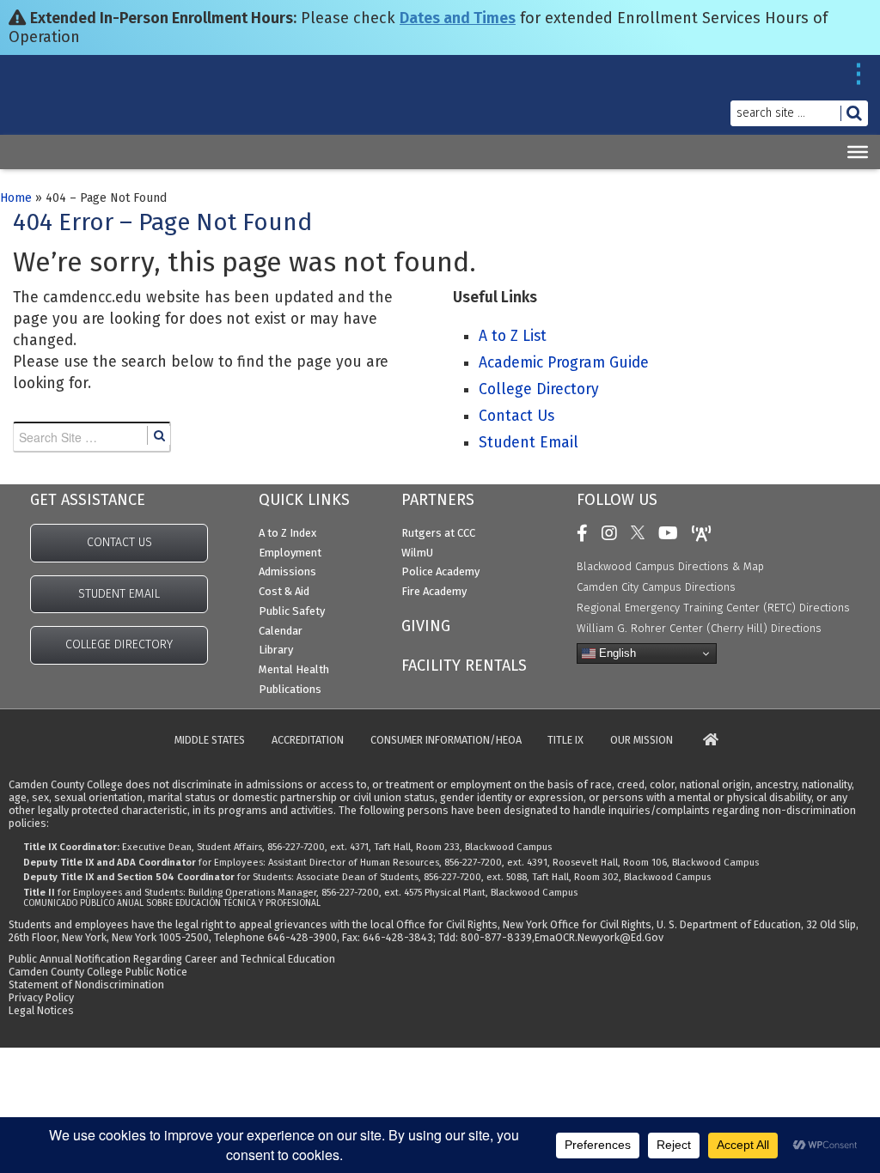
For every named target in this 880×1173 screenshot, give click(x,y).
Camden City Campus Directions (656, 586)
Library (276, 649)
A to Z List (513, 336)
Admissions (287, 571)
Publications (290, 689)
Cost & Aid (284, 591)
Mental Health (294, 669)
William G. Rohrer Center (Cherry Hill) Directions (699, 628)
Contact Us (516, 416)
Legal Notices (41, 1010)
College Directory (539, 389)
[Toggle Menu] (857, 152)
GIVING (425, 626)
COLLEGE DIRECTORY (119, 644)
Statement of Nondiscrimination (86, 984)
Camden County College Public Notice (98, 971)
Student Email (528, 443)
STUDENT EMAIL (119, 593)
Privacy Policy (41, 997)
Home (16, 198)
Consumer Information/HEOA (446, 740)
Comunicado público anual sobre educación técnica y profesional (172, 903)
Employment (290, 552)
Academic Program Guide (564, 363)
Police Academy (440, 571)
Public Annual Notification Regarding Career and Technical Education (172, 958)
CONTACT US (119, 542)
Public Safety (292, 611)
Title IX (565, 740)
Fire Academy (434, 591)
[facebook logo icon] (586, 533)
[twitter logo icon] (642, 533)
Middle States (209, 740)
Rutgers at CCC (438, 532)
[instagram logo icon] (614, 533)
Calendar (280, 630)
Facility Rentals (464, 665)
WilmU (417, 552)
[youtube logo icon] (672, 533)
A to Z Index (287, 532)
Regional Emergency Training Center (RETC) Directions (713, 607)
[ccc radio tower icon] (706, 533)
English (616, 653)
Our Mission (641, 740)
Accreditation (308, 740)
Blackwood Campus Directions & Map (670, 566)
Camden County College (54, 110)
